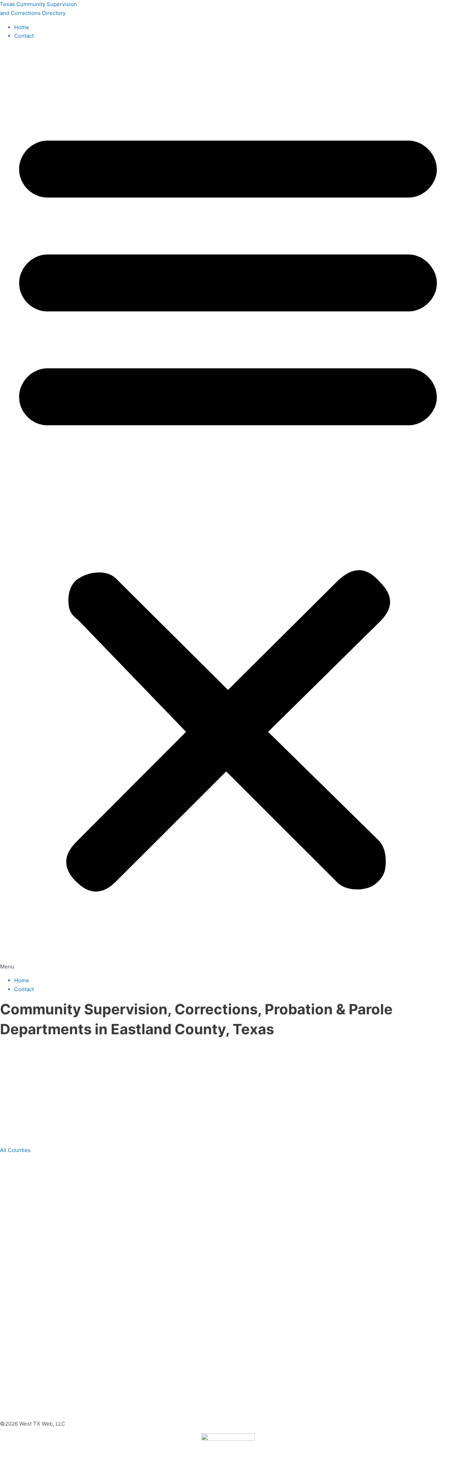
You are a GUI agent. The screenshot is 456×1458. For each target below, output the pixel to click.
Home (21, 27)
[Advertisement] (221, 1092)
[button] (228, 508)
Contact (24, 35)
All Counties (15, 1150)
